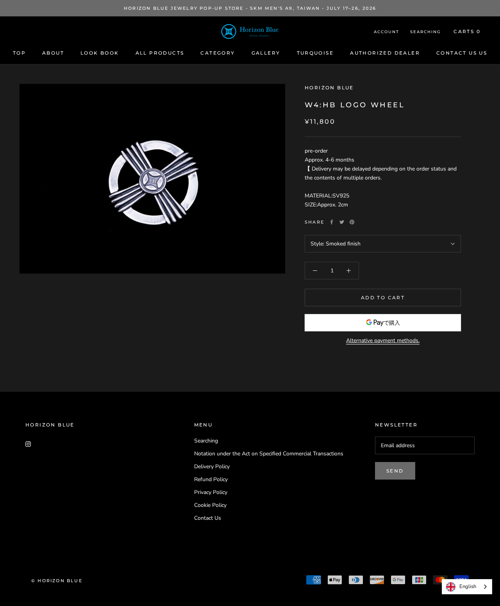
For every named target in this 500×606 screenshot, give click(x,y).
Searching (425, 31)
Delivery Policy (212, 466)
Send (395, 471)
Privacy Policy (210, 492)
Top (19, 53)
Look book (99, 53)
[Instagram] (28, 443)
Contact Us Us (461, 53)
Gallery (266, 53)
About (53, 53)
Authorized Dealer (385, 53)
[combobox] (467, 586)
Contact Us (207, 518)
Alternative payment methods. (383, 340)
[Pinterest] (352, 222)
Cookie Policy (210, 505)
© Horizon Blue (56, 580)
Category (217, 53)
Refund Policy (211, 479)
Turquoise (315, 53)
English (467, 586)
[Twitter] (341, 222)
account (386, 31)
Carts (467, 31)
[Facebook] (331, 222)
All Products (160, 53)
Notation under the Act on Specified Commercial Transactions (268, 453)
